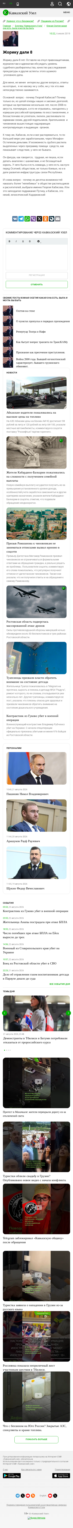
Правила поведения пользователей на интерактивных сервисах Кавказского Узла (36, 1506)
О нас (5, 1469)
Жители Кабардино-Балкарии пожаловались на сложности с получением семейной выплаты (35, 476)
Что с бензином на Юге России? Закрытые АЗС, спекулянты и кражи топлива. (35, 1428)
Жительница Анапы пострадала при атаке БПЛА (35, 922)
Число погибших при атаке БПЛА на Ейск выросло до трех (31, 935)
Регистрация (37, 275)
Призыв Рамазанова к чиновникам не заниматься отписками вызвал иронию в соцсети (33, 547)
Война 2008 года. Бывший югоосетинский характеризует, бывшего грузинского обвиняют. (41, 362)
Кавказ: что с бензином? (20, 21)
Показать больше (36, 1439)
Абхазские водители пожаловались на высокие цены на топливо (31, 414)
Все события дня (60, 984)
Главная (7, 26)
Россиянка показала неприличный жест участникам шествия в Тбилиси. (29, 1367)
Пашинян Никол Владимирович (27, 794)
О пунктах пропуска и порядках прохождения (43, 321)
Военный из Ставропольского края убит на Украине (31, 950)
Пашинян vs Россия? (52, 21)
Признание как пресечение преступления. (40, 352)
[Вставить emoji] (38, 241)
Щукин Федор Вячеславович (25, 888)
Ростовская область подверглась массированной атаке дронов (27, 623)
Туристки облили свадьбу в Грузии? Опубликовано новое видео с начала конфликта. (35, 1178)
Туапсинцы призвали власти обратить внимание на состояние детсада (31, 680)
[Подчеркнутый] (23, 241)
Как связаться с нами (31, 1469)
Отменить (37, 284)
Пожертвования (62, 1469)
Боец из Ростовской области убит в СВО (29, 963)
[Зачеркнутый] (29, 241)
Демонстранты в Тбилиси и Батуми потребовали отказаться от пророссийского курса (35, 1040)
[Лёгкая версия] (17, 4)
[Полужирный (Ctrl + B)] (9, 241)
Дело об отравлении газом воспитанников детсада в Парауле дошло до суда (36, 976)
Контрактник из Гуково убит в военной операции (32, 718)
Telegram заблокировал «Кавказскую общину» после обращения (33, 1240)
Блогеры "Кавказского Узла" (29, 26)
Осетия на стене (25, 311)
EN (11, 3)
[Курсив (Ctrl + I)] (16, 241)
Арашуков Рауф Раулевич (23, 841)
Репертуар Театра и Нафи (31, 331)
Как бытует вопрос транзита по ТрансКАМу (42, 342)
